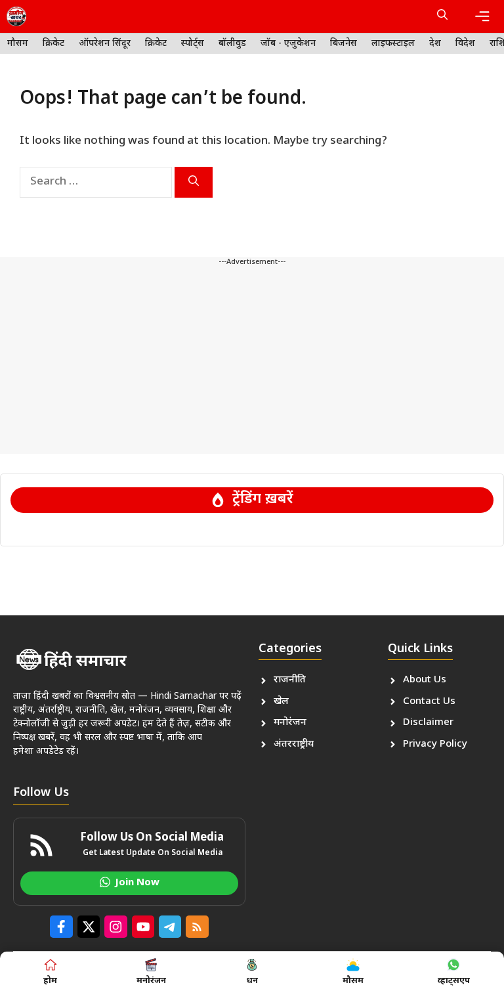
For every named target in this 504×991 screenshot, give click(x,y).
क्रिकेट (53, 43)
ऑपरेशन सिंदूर (105, 43)
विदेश (465, 43)
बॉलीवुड (232, 43)
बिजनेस (343, 43)
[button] (442, 16)
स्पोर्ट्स (192, 43)
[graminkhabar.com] (16, 16)
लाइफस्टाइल (393, 43)
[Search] (194, 182)
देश (435, 43)
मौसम (17, 43)
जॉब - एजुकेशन (288, 43)
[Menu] (482, 16)
